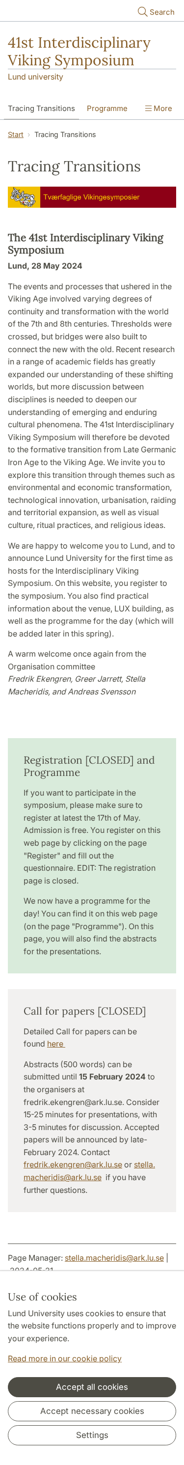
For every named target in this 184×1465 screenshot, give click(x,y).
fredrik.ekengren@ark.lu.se (73, 1164)
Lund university (35, 77)
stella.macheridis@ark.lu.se (114, 1258)
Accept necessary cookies (92, 1411)
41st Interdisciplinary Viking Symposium (79, 51)
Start (16, 134)
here (56, 1044)
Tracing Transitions (41, 108)
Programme (107, 108)
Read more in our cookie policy (65, 1358)
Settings (92, 1435)
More (162, 108)
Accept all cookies (92, 1387)
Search (162, 12)
